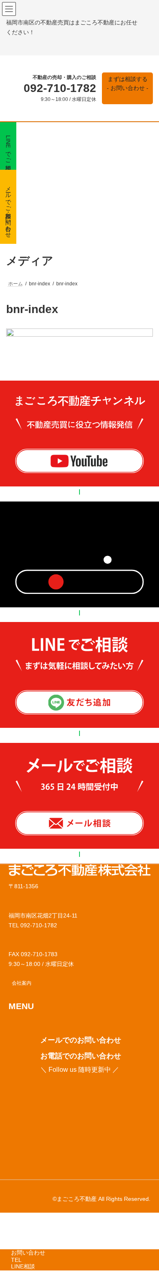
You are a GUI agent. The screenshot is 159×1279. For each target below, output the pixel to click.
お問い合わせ (28, 1252)
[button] (127, 88)
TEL (16, 1260)
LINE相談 (23, 1266)
